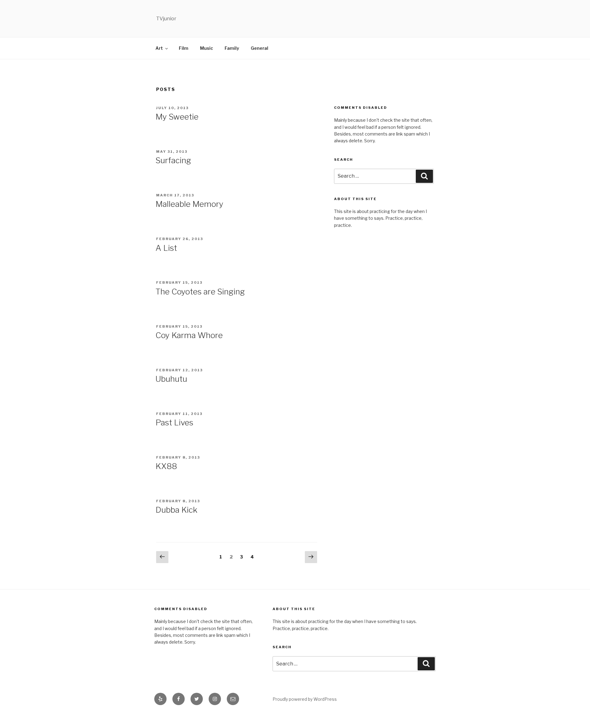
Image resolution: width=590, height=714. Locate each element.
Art (159, 48)
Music (206, 48)
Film (183, 48)
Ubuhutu (171, 379)
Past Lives (174, 422)
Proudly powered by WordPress (305, 699)
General (259, 48)
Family (232, 48)
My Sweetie (177, 116)
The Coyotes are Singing (200, 291)
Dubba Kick (176, 510)
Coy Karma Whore (189, 335)
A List (166, 248)
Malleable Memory (189, 204)
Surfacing (173, 160)
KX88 (166, 466)
